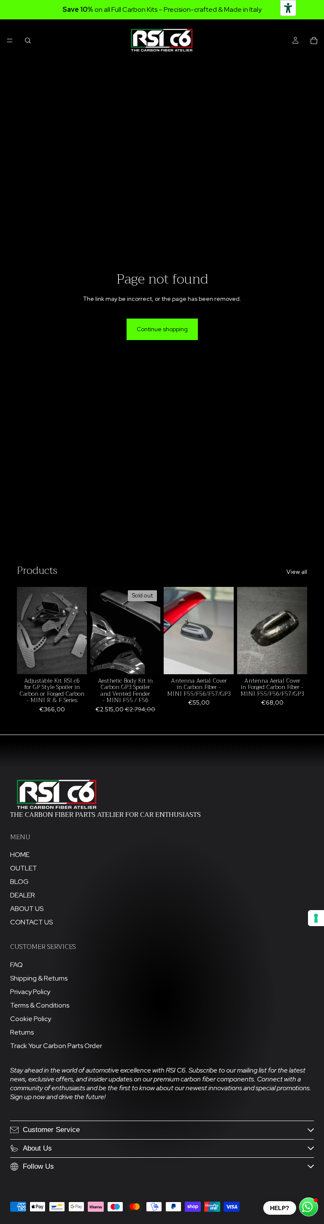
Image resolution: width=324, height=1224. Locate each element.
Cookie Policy (30, 1018)
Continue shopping (162, 329)
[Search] (28, 40)
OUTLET (23, 868)
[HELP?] (308, 1206)
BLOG (19, 881)
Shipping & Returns (39, 978)
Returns (22, 1032)
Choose (227, 661)
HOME (20, 854)
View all (296, 572)
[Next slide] (77, 630)
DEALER (22, 895)
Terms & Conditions (39, 1005)
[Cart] (314, 40)
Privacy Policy (30, 991)
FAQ (16, 964)
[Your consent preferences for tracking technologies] (316, 918)
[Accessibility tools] (288, 8)
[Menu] (9, 40)
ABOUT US (26, 908)
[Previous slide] (26, 630)
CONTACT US (31, 922)
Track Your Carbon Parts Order (56, 1045)
